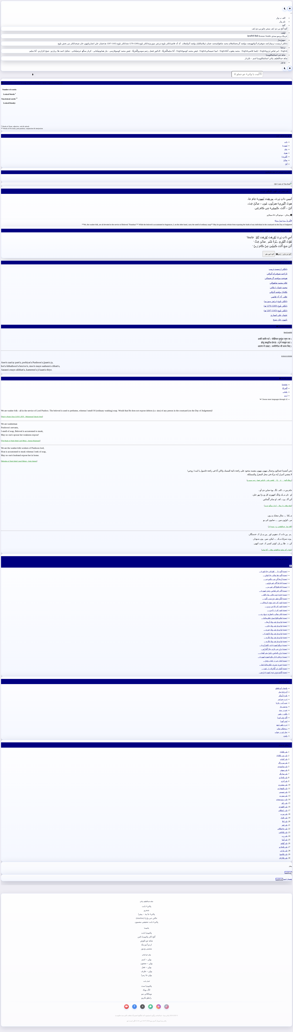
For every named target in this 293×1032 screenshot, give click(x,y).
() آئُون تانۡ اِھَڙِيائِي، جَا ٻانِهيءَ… (273, 571)
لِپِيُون (283, 33)
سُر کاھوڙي (283, 807)
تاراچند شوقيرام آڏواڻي (262, 43)
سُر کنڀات (283, 759)
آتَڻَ (286, 164)
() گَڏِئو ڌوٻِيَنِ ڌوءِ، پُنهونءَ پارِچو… (273, 672)
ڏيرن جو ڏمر (282, 699)
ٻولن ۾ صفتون (147, 963)
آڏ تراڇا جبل (282, 692)
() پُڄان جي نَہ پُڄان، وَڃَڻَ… (275, 661)
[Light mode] (290, 8)
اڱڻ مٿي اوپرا (282, 718)
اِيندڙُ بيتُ (279, 221)
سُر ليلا (284, 821)
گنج (283, 25)
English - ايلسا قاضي (257, 51)
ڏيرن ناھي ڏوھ (281, 725)
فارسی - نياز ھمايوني (107, 51)
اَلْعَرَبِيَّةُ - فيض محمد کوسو (126, 51)
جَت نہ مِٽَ (283, 710)
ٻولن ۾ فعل (146, 967)
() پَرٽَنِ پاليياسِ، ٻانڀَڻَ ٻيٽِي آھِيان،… (272, 653)
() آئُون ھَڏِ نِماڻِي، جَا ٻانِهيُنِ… (275, 575)
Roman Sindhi (265, 36)
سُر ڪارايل (283, 858)
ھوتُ (285, 153)
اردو (285, 396)
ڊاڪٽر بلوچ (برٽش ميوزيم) (160, 43)
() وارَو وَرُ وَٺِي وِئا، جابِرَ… (276, 626)
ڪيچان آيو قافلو (281, 688)
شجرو (146, 910)
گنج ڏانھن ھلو (268, 253)
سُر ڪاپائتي (283, 832)
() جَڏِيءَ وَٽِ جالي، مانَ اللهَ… (274, 595)
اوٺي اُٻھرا (283, 721)
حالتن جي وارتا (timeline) (146, 918)
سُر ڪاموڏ (283, 854)
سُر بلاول (284, 818)
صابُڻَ (285, 160)
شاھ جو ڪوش (146, 941)
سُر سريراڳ (282, 763)
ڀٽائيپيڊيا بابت (146, 933)
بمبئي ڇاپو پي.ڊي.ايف (261, 29)
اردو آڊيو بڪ (146, 945)
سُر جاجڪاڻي (282, 829)
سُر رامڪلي (282, 810)
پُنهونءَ (284, 146)
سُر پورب (283, 814)
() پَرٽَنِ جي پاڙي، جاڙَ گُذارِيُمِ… (274, 649)
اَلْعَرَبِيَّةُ (284, 388)
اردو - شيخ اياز (48, 51)
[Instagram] (158, 1006)
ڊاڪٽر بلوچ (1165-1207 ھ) (115, 43)
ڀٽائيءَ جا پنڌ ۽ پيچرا (146, 914)
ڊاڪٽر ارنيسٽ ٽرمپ (279, 43)
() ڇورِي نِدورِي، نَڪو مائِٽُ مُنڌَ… (273, 665)
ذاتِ (285, 142)
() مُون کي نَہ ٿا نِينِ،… (277, 610)
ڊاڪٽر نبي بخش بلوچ (67, 43)
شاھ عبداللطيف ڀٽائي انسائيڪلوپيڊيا (272, 58)
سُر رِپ (284, 836)
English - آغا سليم (175, 51)
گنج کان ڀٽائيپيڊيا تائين (146, 937)
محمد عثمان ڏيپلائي (209, 43)
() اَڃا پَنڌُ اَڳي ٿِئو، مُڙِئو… (276, 583)
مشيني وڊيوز (146, 949)
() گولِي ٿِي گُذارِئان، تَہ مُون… (274, 669)
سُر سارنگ (283, 774)
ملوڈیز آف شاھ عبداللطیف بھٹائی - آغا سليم (276, 550)
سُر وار (282, 21)
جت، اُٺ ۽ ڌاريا (281, 703)
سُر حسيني (283, 792)
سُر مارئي (283, 851)
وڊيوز (283, 62)
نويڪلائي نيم (146, 994)
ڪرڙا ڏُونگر (283, 696)
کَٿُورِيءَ (284, 157)
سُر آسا (284, 840)
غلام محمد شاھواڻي (224, 43)
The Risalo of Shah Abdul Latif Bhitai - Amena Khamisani (21, 441)
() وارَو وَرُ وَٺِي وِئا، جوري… (275, 630)
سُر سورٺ (283, 796)
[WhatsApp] (150, 1006)
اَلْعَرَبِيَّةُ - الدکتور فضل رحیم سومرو (153, 51)
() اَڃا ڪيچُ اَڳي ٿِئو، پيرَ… (276, 587)
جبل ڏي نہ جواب (281, 732)
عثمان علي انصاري (96, 43)
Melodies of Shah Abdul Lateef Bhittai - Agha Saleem (19, 461)
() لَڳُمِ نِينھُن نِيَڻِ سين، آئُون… (274, 599)
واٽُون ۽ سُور (282, 714)
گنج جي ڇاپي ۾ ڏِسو (284, 254)
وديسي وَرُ (283, 707)
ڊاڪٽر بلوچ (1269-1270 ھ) (137, 43)
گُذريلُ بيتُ (287, 221)
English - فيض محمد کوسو (194, 51)
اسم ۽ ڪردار (250, 58)
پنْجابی (285, 392)
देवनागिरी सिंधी (252, 36)
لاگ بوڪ (146, 990)
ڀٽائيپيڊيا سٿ (146, 986)
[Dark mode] (285, 8)
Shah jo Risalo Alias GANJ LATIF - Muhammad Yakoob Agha (22, 417)
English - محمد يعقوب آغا (237, 51)
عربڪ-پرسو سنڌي (279, 36)
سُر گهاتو (284, 843)
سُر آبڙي (284, 781)
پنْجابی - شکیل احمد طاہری (65, 51)
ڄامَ (286, 149)
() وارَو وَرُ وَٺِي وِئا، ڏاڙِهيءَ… (275, 634)
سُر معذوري (282, 785)
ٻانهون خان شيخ (82, 43)
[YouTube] (126, 1006)
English (284, 385)
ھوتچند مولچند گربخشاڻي (243, 43)
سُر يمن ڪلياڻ (281, 756)
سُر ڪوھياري (282, 788)
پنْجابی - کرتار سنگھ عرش (88, 51)
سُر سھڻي (283, 770)
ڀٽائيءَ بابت (146, 906)
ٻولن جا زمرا (146, 975)
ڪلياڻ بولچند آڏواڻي (194, 43)
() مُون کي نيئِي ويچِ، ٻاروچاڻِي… (273, 602)
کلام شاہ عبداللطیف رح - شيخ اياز (280, 526)
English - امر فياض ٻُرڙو (276, 51)
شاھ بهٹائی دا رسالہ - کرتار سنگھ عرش (278, 506)
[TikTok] (166, 1006)
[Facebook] (134, 1006)
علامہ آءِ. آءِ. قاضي (178, 43)
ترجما (283, 47)
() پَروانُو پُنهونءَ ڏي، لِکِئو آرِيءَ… (273, 645)
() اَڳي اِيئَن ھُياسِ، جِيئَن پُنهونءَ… (273, 591)
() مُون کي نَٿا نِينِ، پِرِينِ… (276, 606)
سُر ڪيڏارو (283, 777)
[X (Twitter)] (142, 1006)
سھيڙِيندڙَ (281, 40)
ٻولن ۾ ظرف (146, 971)
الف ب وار (280, 18)
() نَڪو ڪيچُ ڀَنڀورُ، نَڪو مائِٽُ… (274, 618)
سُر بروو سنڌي (281, 799)
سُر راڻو (284, 803)
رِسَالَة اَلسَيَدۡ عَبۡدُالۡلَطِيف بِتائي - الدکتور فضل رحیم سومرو (269, 480)
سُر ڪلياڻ (283, 752)
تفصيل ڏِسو (287, 879)
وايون (285, 736)
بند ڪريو (288, 872)
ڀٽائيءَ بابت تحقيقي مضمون (146, 922)
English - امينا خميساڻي (216, 51)
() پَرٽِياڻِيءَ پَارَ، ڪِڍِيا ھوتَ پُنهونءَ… (272, 657)
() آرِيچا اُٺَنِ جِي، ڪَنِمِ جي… (275, 579)
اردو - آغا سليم (35, 51)
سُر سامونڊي (282, 767)
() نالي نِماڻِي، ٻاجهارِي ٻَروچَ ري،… (272, 614)
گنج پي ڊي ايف (277, 29)
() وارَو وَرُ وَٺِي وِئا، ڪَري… (275, 637)
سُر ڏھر (284, 825)
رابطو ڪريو (146, 998)
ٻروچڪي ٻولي (282, 729)
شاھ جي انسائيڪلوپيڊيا (275, 55)
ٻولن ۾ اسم (146, 959)
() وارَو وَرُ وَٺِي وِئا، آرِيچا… (276, 622)
